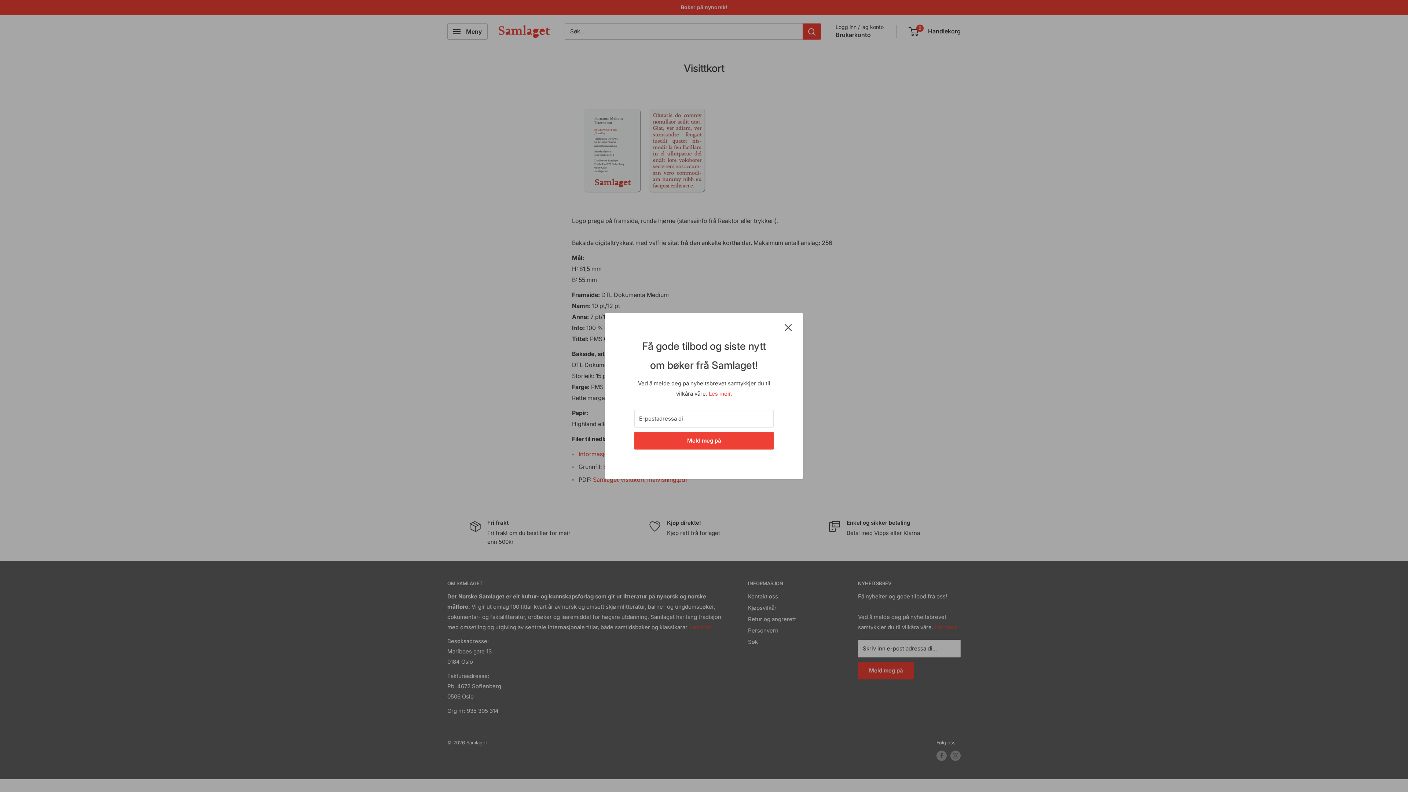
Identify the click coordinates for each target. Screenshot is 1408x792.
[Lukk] (788, 327)
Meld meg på (704, 440)
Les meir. (720, 393)
